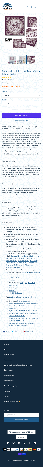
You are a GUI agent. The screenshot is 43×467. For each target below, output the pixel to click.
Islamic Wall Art (9, 354)
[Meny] (40, 6)
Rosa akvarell (21, 263)
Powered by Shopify (29, 460)
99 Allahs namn (14, 277)
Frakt (11, 83)
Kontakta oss (8, 360)
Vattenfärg (12, 290)
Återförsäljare (8, 370)
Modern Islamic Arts (18, 460)
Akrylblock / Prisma (15, 293)
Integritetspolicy (9, 375)
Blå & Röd (31, 282)
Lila (11, 275)
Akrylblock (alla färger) (13, 267)
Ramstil (4, 91)
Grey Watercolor (23, 260)
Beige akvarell (10, 265)
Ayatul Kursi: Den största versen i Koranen (23, 311)
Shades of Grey (19, 258)
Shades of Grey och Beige (19, 256)
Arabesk (12, 280)
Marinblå (34, 272)
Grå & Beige (26, 272)
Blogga (6, 396)
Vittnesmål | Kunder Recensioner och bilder (18, 365)
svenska (21, 437)
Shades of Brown (30, 258)
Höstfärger (33, 260)
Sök (5, 349)
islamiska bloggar (23, 301)
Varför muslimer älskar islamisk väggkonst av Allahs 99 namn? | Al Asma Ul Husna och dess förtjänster (24, 306)
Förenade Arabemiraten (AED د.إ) (21, 432)
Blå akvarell (20, 265)
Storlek (4, 99)
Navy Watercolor (11, 260)
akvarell (13, 263)
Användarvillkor (9, 381)
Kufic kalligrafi (13, 288)
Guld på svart (32, 263)
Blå (39, 272)
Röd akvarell (29, 265)
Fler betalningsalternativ (21, 120)
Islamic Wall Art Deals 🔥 (12, 401)
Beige (21, 282)
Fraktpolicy (7, 391)
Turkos (8, 263)
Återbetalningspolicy (10, 386)
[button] (7, 77)
